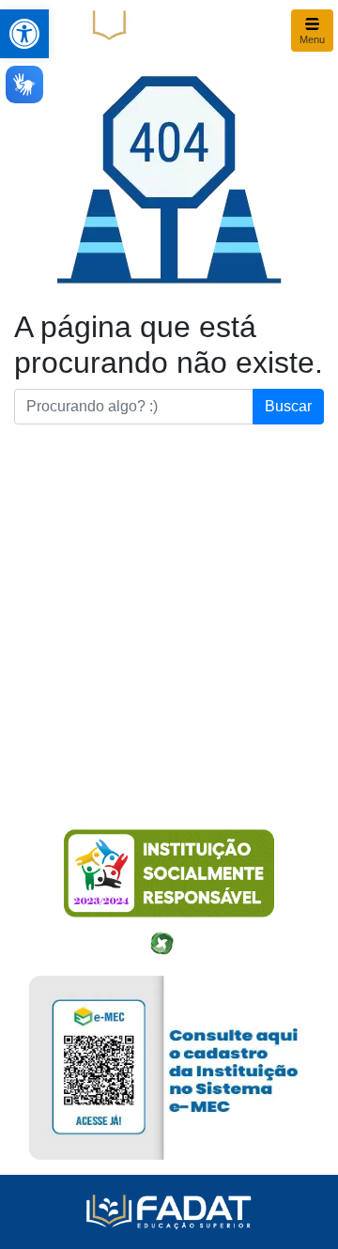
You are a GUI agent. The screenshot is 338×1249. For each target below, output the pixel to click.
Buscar (288, 406)
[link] (24, 33)
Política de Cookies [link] (86, 749)
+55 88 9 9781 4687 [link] (89, 681)
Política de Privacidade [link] (96, 715)
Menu (312, 39)
